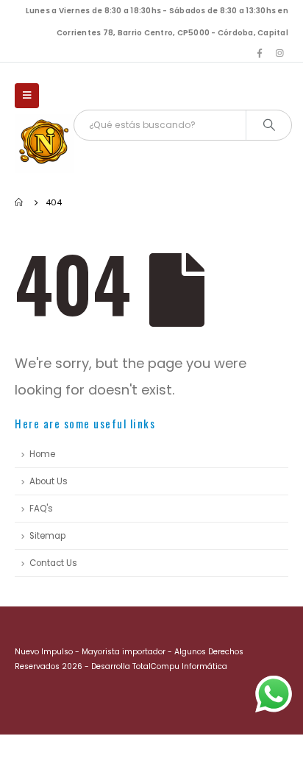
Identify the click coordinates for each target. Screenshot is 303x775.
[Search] (268, 125)
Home (42, 454)
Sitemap (47, 536)
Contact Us (53, 563)
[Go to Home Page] (20, 202)
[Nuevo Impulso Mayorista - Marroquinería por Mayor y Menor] (44, 143)
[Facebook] (259, 53)
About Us (48, 481)
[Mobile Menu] (27, 95)
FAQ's (41, 508)
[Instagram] (279, 53)
